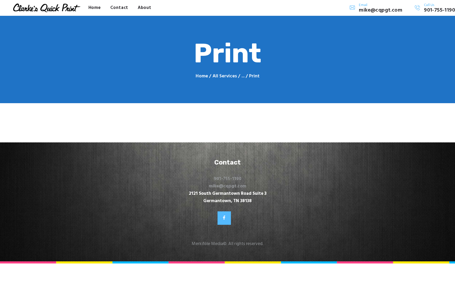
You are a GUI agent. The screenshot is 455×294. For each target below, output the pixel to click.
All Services (224, 76)
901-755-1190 (227, 178)
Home (202, 76)
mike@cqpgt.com (227, 186)
